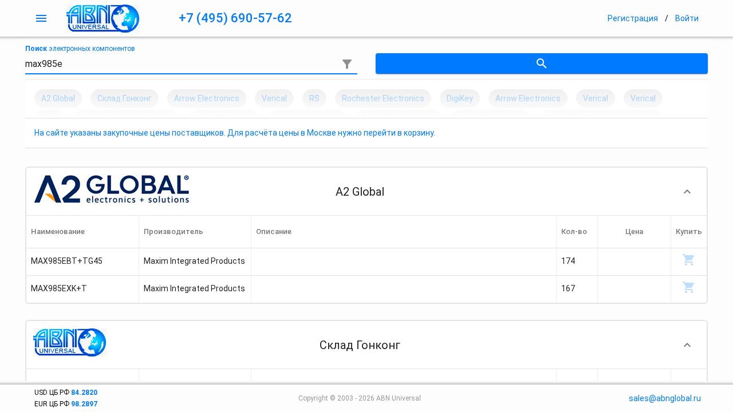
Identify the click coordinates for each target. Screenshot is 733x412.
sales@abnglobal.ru (665, 398)
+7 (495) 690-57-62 (235, 18)
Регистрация (633, 18)
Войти (687, 18)
